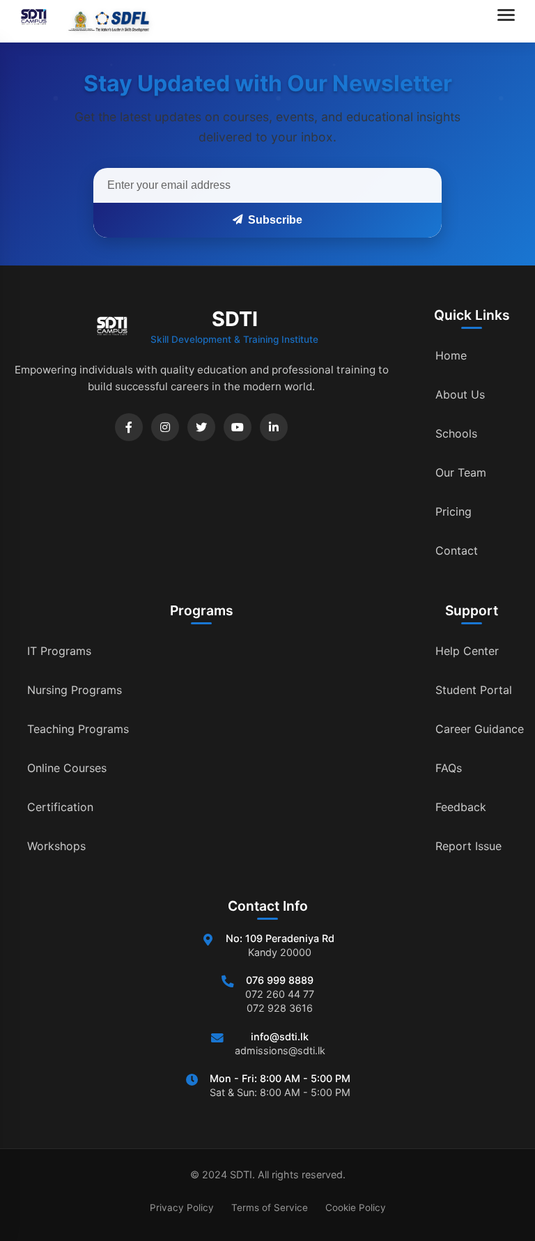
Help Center (467, 651)
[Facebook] (129, 427)
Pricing (453, 511)
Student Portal (473, 690)
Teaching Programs (78, 729)
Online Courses (67, 768)
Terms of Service (269, 1207)
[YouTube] (237, 427)
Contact (456, 550)
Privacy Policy (182, 1207)
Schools (456, 433)
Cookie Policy (355, 1207)
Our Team (460, 472)
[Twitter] (201, 427)
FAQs (448, 768)
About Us (460, 394)
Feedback (460, 807)
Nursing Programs (74, 690)
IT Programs (59, 651)
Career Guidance (479, 729)
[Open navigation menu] (509, 21)
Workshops (56, 846)
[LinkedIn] (274, 427)
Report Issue (468, 846)
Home (451, 355)
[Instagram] (165, 427)
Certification (60, 807)
